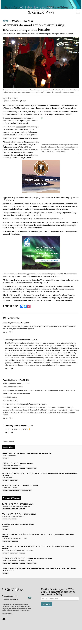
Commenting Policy (10, 599)
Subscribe (46, 604)
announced (20, 127)
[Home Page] (41, 12)
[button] (4, 618)
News (5, 21)
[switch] (30, 598)
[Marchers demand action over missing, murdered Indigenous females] (41, 62)
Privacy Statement (9, 596)
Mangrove (9, 613)
